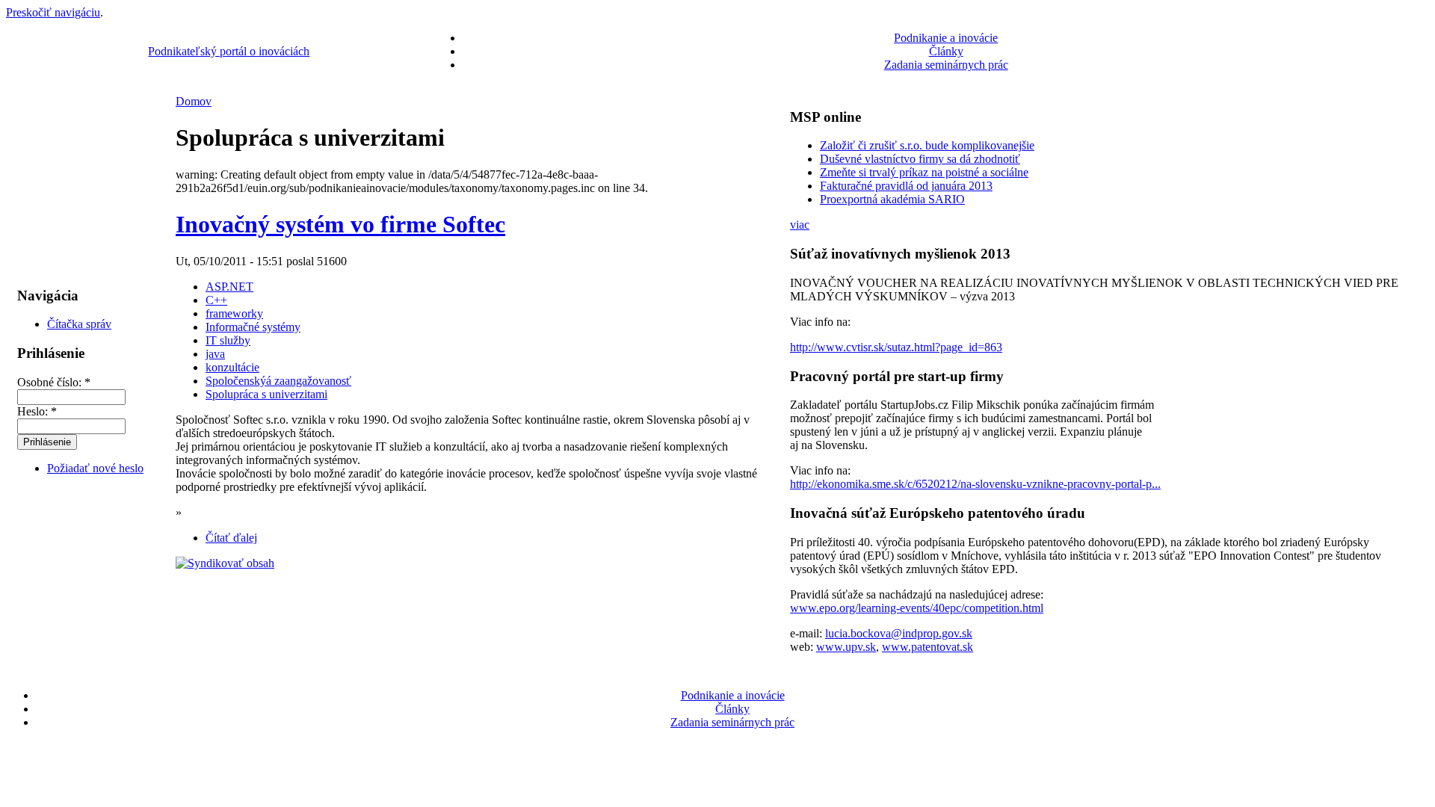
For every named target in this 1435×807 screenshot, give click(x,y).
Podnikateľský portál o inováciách (228, 51)
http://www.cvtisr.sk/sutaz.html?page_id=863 (896, 347)
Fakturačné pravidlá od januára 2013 (906, 185)
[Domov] (60, 71)
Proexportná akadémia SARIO (892, 199)
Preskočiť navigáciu (53, 12)
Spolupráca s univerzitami (266, 394)
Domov (194, 101)
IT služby (228, 340)
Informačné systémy (253, 327)
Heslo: (37, 411)
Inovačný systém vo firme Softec (340, 224)
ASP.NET (229, 286)
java (215, 353)
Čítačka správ (79, 324)
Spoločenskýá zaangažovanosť (278, 380)
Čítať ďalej (231, 537)
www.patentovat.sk (927, 646)
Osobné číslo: (53, 382)
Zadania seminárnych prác (946, 64)
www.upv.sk (846, 646)
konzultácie (232, 367)
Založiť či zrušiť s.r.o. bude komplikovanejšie (927, 145)
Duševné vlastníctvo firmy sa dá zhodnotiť (920, 158)
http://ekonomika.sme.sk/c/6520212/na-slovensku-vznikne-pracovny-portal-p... (975, 483)
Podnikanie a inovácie (946, 37)
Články (946, 51)
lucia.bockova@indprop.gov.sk (898, 633)
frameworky (234, 313)
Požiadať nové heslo (95, 468)
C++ (216, 300)
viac (799, 224)
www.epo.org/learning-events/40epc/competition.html (916, 608)
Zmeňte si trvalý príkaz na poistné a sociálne (924, 172)
